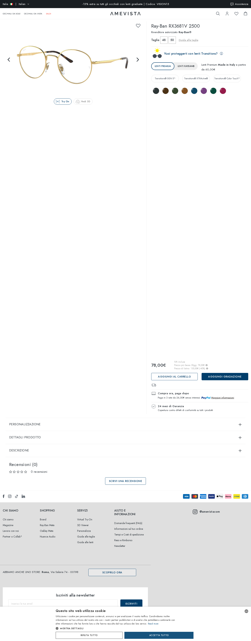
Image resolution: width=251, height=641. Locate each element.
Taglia (155, 40)
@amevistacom (210, 512)
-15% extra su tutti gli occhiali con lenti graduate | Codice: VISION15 (125, 4)
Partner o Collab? (12, 536)
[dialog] (125, 624)
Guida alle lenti (85, 542)
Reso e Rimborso (123, 540)
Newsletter (119, 546)
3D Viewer (83, 525)
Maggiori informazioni (222, 397)
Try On (65, 101)
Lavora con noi (11, 531)
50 (172, 40)
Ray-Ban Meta (47, 525)
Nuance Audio (47, 536)
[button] (118, 628)
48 (164, 40)
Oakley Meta (46, 531)
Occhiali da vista (33, 13)
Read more (153, 623)
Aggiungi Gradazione (225, 376)
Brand (43, 519)
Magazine (8, 525)
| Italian (14, 4)
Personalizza (84, 531)
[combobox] (246, 611)
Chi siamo (8, 519)
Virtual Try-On (84, 519)
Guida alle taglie (86, 536)
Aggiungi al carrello (174, 376)
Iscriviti (131, 604)
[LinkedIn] (23, 496)
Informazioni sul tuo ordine (128, 529)
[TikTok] (16, 496)
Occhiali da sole (11, 13)
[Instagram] (9, 496)
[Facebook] (3, 496)
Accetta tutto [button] (159, 635)
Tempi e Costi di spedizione (129, 534)
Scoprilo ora (112, 572)
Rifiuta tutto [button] (89, 635)
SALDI (48, 13)
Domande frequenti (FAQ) (128, 523)
